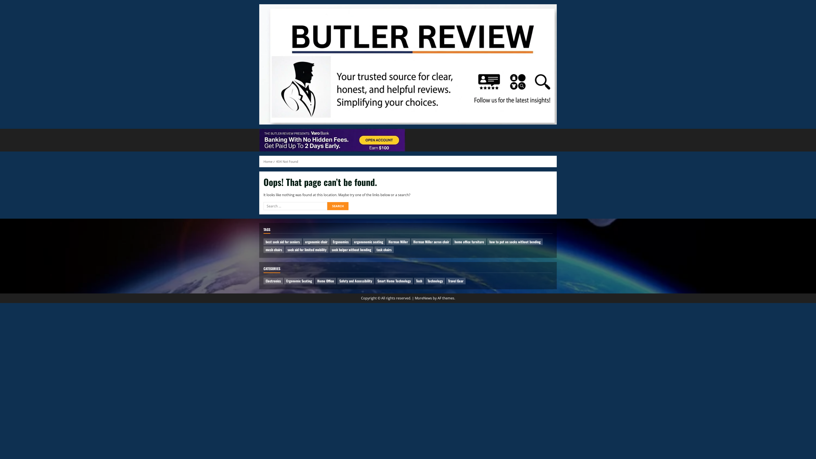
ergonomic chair (316, 241)
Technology (435, 280)
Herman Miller (398, 241)
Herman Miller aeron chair (431, 241)
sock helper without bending (351, 249)
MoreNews (423, 298)
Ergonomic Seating (299, 280)
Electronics (273, 280)
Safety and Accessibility (355, 280)
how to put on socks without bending (515, 241)
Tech (419, 280)
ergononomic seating (368, 241)
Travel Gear (455, 280)
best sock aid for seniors (283, 241)
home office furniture (469, 241)
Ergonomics (341, 241)
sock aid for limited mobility (307, 249)
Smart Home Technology (394, 280)
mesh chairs (274, 249)
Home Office (325, 280)
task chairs (384, 249)
